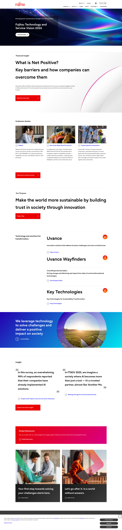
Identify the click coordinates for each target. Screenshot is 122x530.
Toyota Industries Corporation (90, 145)
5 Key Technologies (56, 303)
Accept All (108, 526)
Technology (93, 6)
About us (81, 3)
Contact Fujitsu (24, 497)
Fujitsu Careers (70, 497)
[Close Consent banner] (120, 516)
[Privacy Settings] (15, 519)
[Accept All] (56, 518)
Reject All (109, 523)
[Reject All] (82, 518)
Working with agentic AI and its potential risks (82, 394)
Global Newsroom (27, 439)
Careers (89, 3)
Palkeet (20, 145)
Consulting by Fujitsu (56, 280)
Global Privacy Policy (8, 522)
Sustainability (103, 6)
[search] (105, 3)
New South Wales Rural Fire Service (61, 145)
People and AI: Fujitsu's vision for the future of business (38, 399)
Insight (81, 6)
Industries (65, 6)
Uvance (87, 6)
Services (74, 6)
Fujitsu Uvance (54, 252)
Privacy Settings (109, 519)
